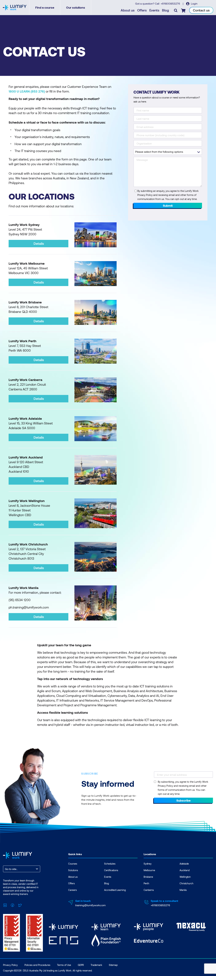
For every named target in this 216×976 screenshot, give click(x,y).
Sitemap (113, 965)
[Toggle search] (175, 10)
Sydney (148, 863)
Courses (72, 863)
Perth (146, 883)
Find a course (44, 7)
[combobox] (5, 869)
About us (127, 10)
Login (193, 3)
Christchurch (186, 883)
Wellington (185, 876)
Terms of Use (64, 965)
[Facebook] (12, 904)
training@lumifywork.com (90, 905)
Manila (183, 890)
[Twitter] (20, 904)
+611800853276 (171, 3)
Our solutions (75, 7)
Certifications (111, 870)
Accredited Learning (115, 890)
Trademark (96, 965)
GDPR (81, 965)
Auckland (185, 870)
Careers (72, 890)
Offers (142, 10)
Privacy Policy (10, 965)
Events (154, 10)
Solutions (73, 870)
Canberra (149, 890)
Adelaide (184, 863)
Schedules (109, 863)
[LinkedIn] (5, 904)
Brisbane (148, 876)
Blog (165, 10)
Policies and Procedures (37, 965)
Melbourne (149, 870)
